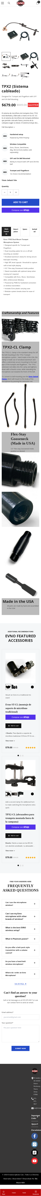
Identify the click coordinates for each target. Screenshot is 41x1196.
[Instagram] (34, 1144)
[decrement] (4, 192)
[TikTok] (34, 1152)
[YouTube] (34, 1161)
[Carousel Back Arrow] (8, 687)
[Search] (9, 3)
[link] (24, 1192)
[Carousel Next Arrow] (32, 687)
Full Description (8, 127)
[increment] (16, 192)
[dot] (18, 755)
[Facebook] (34, 1136)
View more (9, 741)
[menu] (2, 3)
